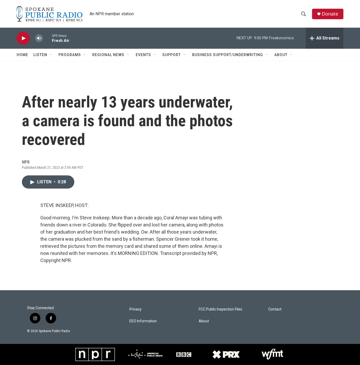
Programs (70, 55)
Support (171, 55)
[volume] (39, 38)
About (281, 55)
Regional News (108, 55)
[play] (23, 38)
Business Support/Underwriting (227, 55)
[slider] (47, 38)
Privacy (135, 309)
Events (143, 55)
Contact (274, 309)
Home (22, 55)
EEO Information (143, 321)
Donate (330, 14)
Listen (40, 55)
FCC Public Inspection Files (220, 309)
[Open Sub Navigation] (51, 55)
